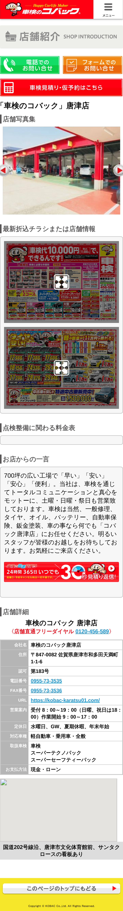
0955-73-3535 (46, 681)
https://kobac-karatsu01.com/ (65, 700)
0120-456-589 (92, 631)
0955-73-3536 (46, 690)
